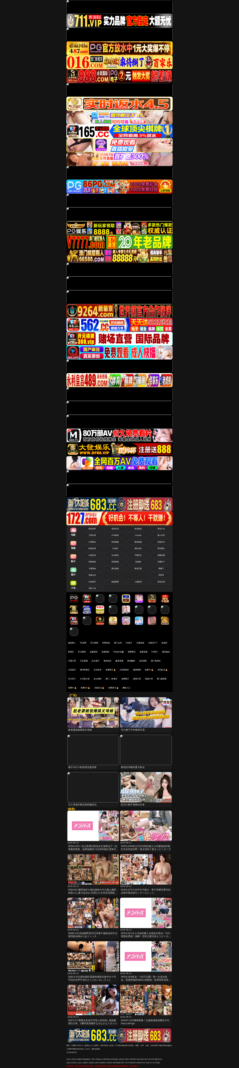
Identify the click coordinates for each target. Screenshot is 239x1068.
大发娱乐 (72, 669)
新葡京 (71, 651)
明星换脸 (115, 561)
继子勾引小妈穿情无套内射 (82, 767)
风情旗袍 (92, 561)
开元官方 (72, 678)
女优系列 (115, 555)
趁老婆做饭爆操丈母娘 (80, 729)
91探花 (115, 548)
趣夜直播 (119, 660)
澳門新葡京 (85, 669)
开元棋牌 (94, 642)
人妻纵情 (138, 581)
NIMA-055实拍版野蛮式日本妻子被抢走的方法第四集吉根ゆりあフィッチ (92, 935)
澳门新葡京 (156, 660)
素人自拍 (161, 535)
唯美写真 (138, 568)
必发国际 (143, 660)
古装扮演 (92, 555)
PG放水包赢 (118, 651)
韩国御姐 (115, 542)
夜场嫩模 (131, 660)
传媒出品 (92, 575)
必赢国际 (94, 651)
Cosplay (138, 535)
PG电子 (129, 642)
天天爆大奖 (85, 678)
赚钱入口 (126, 687)
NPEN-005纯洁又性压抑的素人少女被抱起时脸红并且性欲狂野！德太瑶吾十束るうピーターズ (146, 847)
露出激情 (115, 568)
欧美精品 (138, 528)
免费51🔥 (149, 669)
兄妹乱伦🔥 (99, 687)
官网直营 (106, 642)
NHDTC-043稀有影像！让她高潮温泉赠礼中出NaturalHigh (145, 1022)
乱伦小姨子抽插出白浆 (133, 804)
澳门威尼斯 (162, 678)
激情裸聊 (137, 669)
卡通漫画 (92, 568)
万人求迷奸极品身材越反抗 (82, 804)
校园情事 (115, 581)
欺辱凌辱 (92, 548)
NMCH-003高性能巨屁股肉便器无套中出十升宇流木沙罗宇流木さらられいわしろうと (92, 978)
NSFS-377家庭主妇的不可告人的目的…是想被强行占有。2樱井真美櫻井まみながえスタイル (92, 1022)
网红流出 (138, 548)
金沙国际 (98, 678)
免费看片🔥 (111, 669)
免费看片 (125, 678)
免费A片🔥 (85, 687)
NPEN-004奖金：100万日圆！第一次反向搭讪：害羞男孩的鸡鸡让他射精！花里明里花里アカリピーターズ (146, 979)
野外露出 (161, 548)
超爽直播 (144, 651)
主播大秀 (72, 660)
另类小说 (92, 588)
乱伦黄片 (96, 660)
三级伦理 (92, 535)
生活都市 (92, 581)
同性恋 (161, 575)
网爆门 (161, 568)
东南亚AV (161, 542)
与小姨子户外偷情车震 (133, 729)
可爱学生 (138, 555)
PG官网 (83, 642)
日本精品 (115, 535)
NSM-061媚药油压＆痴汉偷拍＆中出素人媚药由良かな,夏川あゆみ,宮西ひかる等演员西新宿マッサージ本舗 (92, 892)
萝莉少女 (161, 528)
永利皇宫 (98, 669)
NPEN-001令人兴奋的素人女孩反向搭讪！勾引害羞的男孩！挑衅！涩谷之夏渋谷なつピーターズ (146, 936)
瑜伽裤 (138, 561)
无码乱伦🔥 (162, 669)
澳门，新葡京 (111, 678)
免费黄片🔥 (113, 687)
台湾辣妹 (92, 542)
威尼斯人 (72, 642)
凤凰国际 (106, 651)
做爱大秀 (137, 678)
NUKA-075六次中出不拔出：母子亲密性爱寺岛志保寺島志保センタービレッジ (145, 891)
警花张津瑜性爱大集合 (133, 767)
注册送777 (152, 642)
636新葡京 (124, 669)
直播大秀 (149, 678)
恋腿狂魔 (161, 555)
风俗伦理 (161, 581)
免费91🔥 (72, 687)
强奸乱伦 (115, 528)
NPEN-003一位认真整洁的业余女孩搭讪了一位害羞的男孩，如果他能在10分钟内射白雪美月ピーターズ (92, 849)
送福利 (164, 642)
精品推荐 (92, 528)
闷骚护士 (161, 561)
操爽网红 (132, 651)
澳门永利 (118, 642)
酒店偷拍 (166, 651)
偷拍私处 (107, 660)
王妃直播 (84, 660)
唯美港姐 (138, 542)
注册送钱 (140, 642)
